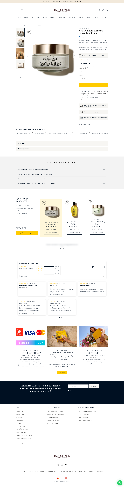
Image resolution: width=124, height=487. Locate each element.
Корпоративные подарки (95, 471)
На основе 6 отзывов (26, 268)
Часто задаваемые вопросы (55, 411)
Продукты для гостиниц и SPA (24, 435)
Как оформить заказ (52, 417)
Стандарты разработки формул (25, 438)
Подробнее (62, 372)
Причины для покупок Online (55, 414)
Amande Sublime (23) (23, 133)
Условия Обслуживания (85, 420)
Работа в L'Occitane (26, 471)
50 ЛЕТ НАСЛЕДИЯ (93, 17)
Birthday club (19, 411)
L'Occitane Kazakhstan (64, 481)
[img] (23, 283)
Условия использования (37, 366)
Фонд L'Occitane (39, 471)
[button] (17, 10)
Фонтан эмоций (20, 426)
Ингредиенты (19, 423)
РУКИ (45, 17)
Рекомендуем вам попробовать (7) (102, 133)
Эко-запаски (19, 420)
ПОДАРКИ (81, 17)
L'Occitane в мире (51, 471)
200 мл (83, 78)
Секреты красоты (21, 432)
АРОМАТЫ (72, 17)
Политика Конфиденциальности (87, 411)
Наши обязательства (22, 429)
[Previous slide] (20, 30)
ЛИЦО (31, 17)
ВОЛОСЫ (53, 17)
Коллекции (19, 417)
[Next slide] (20, 77)
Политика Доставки (83, 414)
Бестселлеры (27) (39, 133)
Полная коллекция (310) (81, 133)
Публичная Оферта (52, 423)
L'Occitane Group (20, 444)
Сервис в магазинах (53, 420)
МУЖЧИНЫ (62, 17)
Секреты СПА (82, 471)
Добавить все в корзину (27, 233)
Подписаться (93, 386)
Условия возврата (83, 417)
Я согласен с (83, 391)
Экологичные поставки (22, 441)
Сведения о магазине (87, 100)
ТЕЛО (38, 17)
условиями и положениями (87, 391)
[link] (51, 218)
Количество (82, 68)
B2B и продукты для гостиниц (67, 471)
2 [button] (61, 318)
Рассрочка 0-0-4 (20, 414)
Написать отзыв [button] (98, 267)
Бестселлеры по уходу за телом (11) (59, 133)
